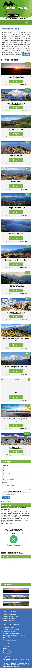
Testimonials (7, 653)
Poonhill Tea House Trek (16, 103)
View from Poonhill (9, 627)
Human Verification (7, 491)
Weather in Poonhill (9, 631)
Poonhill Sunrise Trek (16, 77)
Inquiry (16, 81)
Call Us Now (13, 15)
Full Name (5, 465)
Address (4, 471)
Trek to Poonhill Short (10, 618)
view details (23, 84)
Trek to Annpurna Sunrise (11, 614)
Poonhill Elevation (9, 638)
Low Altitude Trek (16, 182)
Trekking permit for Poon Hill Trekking (14, 636)
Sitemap (6, 646)
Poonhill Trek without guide (11, 633)
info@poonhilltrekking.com (18, 18)
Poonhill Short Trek (16, 129)
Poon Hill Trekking (16, 155)
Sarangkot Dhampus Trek (16, 208)
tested (16, 393)
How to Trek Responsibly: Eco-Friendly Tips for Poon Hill (15, 660)
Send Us (5, 497)
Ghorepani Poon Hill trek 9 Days (16, 260)
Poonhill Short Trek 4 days (16, 286)
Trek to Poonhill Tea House (12, 616)
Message (4, 482)
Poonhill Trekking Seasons (11, 629)
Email (3, 477)
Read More (26, 54)
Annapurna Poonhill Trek (16, 312)
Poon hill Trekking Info (10, 640)
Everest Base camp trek (16, 447)
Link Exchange (8, 651)
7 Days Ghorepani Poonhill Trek (16, 367)
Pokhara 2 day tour (16, 234)
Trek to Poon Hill (9, 620)
